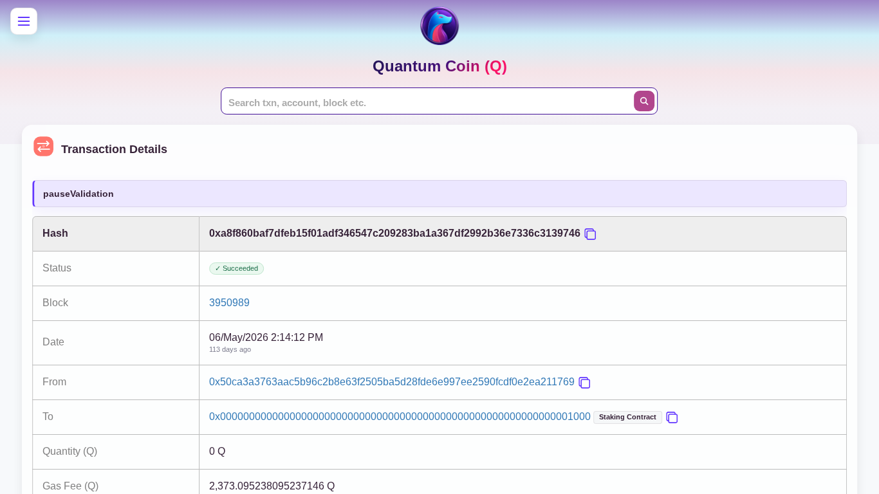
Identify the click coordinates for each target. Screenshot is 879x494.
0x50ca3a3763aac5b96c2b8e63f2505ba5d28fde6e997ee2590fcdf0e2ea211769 (392, 381)
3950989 (229, 302)
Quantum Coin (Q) (440, 66)
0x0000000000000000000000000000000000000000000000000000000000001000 (400, 416)
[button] (590, 234)
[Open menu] (23, 21)
